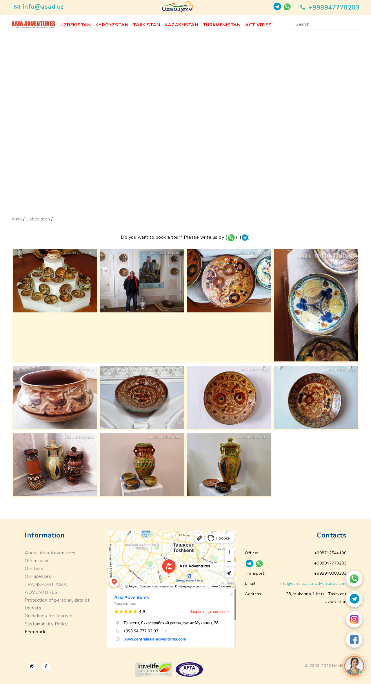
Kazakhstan (181, 25)
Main (17, 219)
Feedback (35, 632)
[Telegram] (354, 599)
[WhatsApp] (354, 579)
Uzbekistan (75, 25)
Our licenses (38, 576)
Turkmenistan (222, 25)
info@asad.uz (43, 6)
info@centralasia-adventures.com (313, 583)
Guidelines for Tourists (49, 616)
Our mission (37, 561)
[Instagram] (354, 619)
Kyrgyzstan (111, 25)
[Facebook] (354, 639)
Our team (35, 568)
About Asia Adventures (50, 553)
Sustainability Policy (46, 624)
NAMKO (339, 666)
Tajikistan (146, 25)
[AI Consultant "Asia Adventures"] (354, 666)
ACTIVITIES (258, 25)
